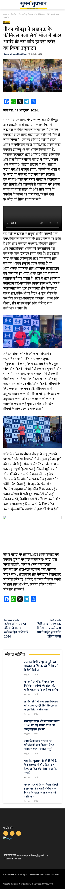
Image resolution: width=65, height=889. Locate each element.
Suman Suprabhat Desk (15, 54)
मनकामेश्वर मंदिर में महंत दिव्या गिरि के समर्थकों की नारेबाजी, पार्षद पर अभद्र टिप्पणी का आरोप (41, 686)
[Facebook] (5, 833)
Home (5, 14)
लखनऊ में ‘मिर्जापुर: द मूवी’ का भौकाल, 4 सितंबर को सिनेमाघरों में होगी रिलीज (41, 666)
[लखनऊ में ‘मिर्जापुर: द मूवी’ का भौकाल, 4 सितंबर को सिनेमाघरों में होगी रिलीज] (13, 666)
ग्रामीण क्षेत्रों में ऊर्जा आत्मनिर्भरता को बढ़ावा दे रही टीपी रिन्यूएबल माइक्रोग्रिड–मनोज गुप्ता (41, 705)
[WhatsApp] (12, 833)
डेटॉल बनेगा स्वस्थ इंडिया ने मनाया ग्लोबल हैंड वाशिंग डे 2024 (16, 630)
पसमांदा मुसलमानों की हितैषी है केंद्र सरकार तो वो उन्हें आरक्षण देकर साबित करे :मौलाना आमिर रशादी (40, 767)
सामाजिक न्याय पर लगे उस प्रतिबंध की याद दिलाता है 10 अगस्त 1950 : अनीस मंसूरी (39, 745)
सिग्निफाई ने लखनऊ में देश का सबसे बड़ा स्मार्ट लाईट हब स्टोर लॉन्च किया (49, 630)
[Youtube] (18, 833)
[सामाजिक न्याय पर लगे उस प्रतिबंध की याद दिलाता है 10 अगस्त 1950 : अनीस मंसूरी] (13, 745)
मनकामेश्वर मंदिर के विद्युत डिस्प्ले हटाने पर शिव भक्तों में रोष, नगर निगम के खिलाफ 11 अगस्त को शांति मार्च (41, 790)
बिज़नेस (13, 14)
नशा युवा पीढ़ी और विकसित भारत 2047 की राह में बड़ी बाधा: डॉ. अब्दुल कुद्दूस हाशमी (42, 725)
